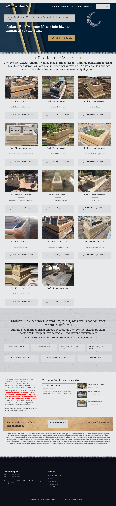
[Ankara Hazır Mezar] (17, 6)
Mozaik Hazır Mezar (55, 475)
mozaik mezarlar (94, 392)
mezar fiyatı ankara (95, 401)
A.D (85, 499)
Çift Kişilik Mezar (54, 487)
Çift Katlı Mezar (53, 484)
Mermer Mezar (53, 478)
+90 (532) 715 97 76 (103, 6)
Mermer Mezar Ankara (96, 384)
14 (54, 389)
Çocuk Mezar (53, 481)
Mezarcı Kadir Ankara (52, 385)
